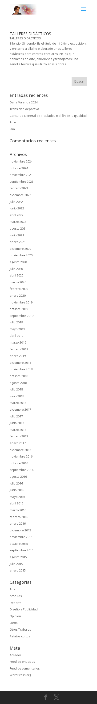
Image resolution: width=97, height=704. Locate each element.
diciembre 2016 (20, 450)
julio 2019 (16, 322)
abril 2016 (16, 503)
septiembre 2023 (21, 181)
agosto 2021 (18, 228)
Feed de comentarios (25, 668)
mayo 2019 (17, 329)
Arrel (13, 122)
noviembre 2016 (21, 456)
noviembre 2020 (21, 255)
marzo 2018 (18, 403)
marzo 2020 (18, 282)
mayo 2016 (17, 497)
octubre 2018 (19, 376)
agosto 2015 (18, 557)
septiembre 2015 (21, 550)
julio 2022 (16, 202)
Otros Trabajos (20, 629)
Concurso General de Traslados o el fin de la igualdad (48, 116)
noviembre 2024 (21, 161)
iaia (12, 129)
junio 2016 (17, 490)
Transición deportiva (24, 109)
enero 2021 (18, 242)
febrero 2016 (19, 517)
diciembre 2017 (20, 409)
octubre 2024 (19, 168)
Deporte (15, 603)
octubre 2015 (19, 543)
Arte (13, 589)
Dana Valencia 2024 (24, 102)
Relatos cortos (20, 636)
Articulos (16, 596)
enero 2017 (18, 443)
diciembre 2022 (20, 195)
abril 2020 (16, 275)
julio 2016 (16, 483)
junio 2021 (17, 235)
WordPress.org (20, 675)
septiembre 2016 (21, 470)
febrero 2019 (19, 349)
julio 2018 (16, 389)
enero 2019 (18, 356)
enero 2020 (18, 295)
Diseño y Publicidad (24, 609)
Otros (14, 623)
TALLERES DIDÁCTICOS (30, 33)
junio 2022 (17, 208)
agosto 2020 (18, 262)
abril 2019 (16, 335)
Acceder (15, 655)
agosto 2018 (18, 383)
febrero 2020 (19, 289)
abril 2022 (16, 215)
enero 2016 (18, 523)
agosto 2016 (18, 476)
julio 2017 (16, 416)
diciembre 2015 (20, 530)
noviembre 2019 (21, 302)
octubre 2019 (19, 309)
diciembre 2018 (20, 362)
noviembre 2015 (21, 537)
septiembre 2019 (21, 316)
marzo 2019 (18, 342)
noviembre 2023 (21, 175)
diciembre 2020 (20, 248)
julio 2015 (16, 564)
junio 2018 (17, 396)
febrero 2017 (19, 436)
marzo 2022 (18, 222)
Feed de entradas (22, 661)
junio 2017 (17, 423)
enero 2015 (18, 570)
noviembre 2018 (21, 369)
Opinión (15, 616)
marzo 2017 (18, 430)
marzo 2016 (18, 510)
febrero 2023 (19, 188)
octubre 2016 (19, 463)
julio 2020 (16, 269)
